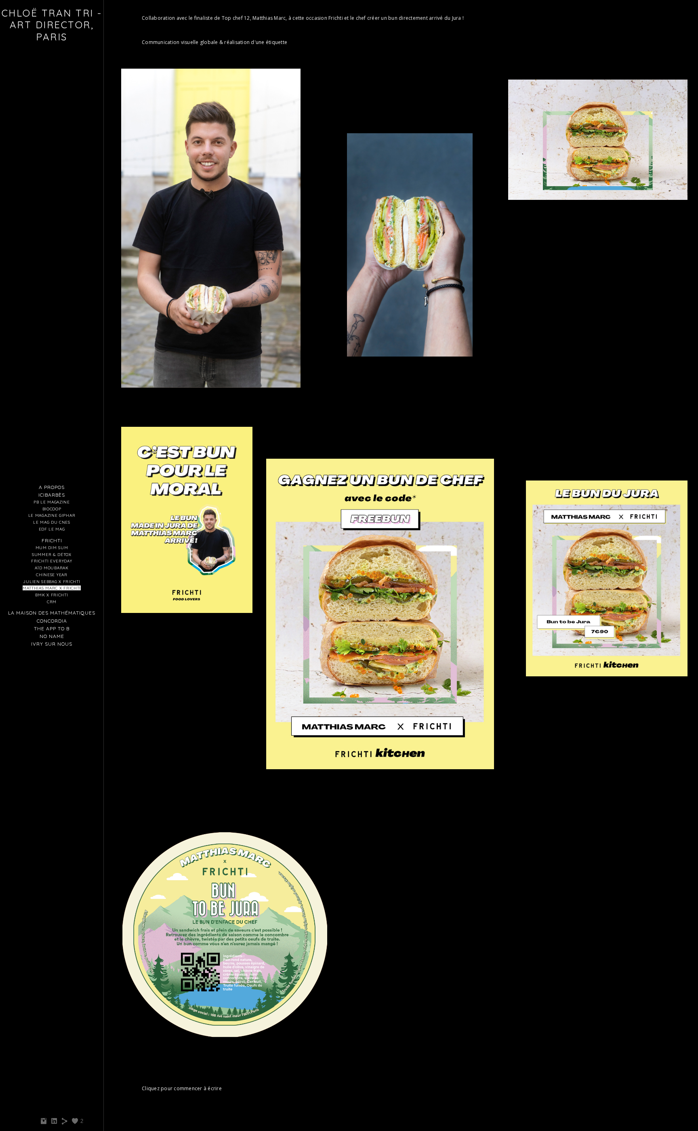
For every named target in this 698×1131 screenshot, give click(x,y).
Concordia (52, 621)
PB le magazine (52, 501)
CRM (52, 601)
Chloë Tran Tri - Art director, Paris (52, 25)
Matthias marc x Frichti (52, 587)
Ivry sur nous (51, 644)
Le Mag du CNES (51, 522)
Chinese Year (51, 574)
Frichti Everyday (51, 560)
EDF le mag (52, 529)
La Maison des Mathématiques (51, 613)
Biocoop (51, 508)
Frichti (52, 540)
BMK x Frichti (51, 594)
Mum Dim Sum (52, 547)
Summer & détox (51, 554)
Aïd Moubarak (51, 567)
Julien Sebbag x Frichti (51, 581)
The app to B (51, 628)
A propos (52, 487)
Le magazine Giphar (52, 515)
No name (52, 636)
